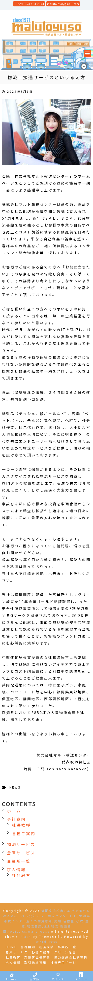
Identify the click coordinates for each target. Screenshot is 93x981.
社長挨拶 (21, 825)
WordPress (46, 942)
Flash (26, 936)
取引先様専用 (35, 962)
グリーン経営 (65, 952)
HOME (11, 947)
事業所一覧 (19, 861)
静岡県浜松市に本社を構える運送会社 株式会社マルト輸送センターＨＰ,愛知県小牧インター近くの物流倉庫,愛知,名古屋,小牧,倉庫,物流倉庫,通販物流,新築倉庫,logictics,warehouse (46, 920)
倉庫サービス (21, 853)
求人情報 (16, 869)
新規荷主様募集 (37, 957)
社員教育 (21, 875)
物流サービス (21, 844)
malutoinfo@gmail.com (63, 4)
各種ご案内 (23, 833)
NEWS (15, 787)
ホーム (14, 811)
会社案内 (16, 819)
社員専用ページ (63, 962)
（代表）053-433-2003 (29, 4)
